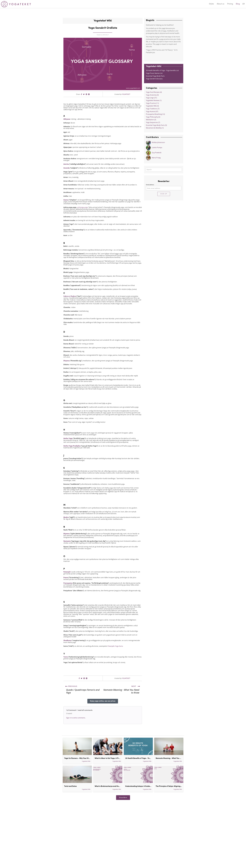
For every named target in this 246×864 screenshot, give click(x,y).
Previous (72, 686)
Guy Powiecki (156, 153)
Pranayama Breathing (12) (155, 114)
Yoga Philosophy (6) (153, 117)
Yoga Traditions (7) (152, 109)
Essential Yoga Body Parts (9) (156, 125)
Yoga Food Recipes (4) (154, 92)
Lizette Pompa (157, 148)
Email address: (150, 185)
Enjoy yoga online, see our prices (102, 701)
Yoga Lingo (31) (151, 98)
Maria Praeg (156, 158)
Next (134, 686)
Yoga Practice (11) (152, 103)
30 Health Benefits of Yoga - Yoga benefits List (162, 70)
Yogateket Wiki (86, 761)
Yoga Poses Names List (154, 73)
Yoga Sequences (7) (153, 122)
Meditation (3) (151, 120)
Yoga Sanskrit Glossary (154, 79)
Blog (238, 4)
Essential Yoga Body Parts (155, 76)
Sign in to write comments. (76, 718)
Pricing (230, 4)
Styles (211, 4)
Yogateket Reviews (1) (154, 100)
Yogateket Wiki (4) (152, 106)
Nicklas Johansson (158, 142)
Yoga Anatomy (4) (152, 95)
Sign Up (163, 194)
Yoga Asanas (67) (152, 111)
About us (220, 4)
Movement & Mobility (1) (155, 128)
